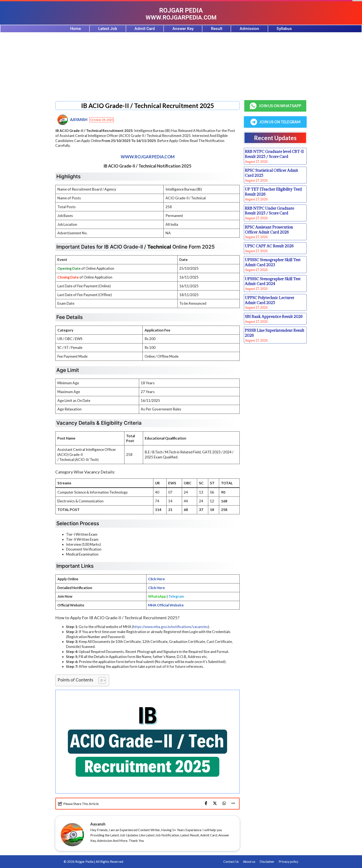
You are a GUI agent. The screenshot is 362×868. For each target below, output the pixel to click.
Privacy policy (288, 861)
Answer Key (183, 28)
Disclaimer (267, 861)
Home (75, 28)
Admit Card (144, 28)
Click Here (156, 579)
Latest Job (107, 28)
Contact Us (231, 861)
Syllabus (284, 28)
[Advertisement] (181, 64)
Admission (249, 28)
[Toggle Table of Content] (100, 680)
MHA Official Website (166, 605)
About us (249, 861)
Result (216, 28)
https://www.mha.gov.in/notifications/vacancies (170, 626)
